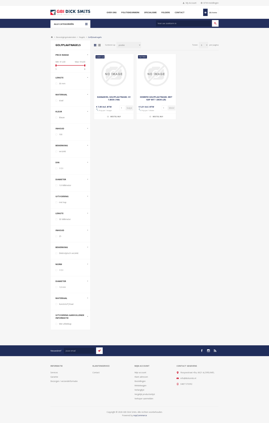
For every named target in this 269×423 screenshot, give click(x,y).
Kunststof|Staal (66, 304)
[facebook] (202, 350)
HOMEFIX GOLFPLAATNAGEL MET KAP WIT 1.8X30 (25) (156, 98)
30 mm (62, 83)
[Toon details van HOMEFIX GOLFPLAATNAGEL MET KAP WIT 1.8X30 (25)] (156, 74)
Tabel (95, 45)
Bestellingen (140, 381)
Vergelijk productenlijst (144, 394)
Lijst (99, 45)
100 (60, 134)
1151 (61, 168)
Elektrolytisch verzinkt (68, 253)
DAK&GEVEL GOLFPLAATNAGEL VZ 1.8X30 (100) (114, 98)
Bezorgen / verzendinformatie (64, 381)
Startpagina (51, 37)
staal (61, 100)
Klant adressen (141, 376)
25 (60, 236)
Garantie (54, 376)
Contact (96, 372)
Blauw (62, 117)
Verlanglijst (139, 390)
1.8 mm (62, 287)
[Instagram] (208, 350)
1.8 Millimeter (65, 185)
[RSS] (215, 350)
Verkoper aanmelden (143, 398)
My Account (191, 3)
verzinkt (62, 151)
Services (54, 372)
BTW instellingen (211, 3)
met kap (62, 202)
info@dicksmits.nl (188, 378)
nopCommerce (140, 415)
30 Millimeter (65, 219)
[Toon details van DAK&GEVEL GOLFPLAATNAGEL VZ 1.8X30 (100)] (114, 74)
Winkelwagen (140, 385)
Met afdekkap (65, 323)
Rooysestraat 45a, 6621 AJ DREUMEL (197, 372)
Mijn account (140, 372)
